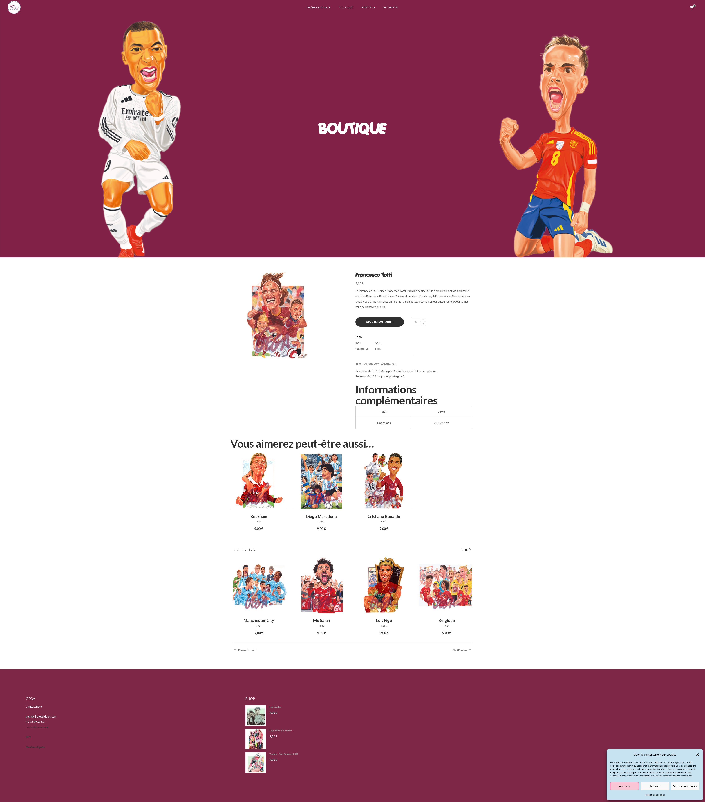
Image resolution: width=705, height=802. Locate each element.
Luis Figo (384, 620)
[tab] (413, 363)
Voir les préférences (685, 786)
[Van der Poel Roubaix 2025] (257, 762)
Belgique (446, 620)
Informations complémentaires (375, 363)
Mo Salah (321, 620)
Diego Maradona (321, 516)
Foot (378, 348)
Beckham (258, 516)
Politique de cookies (655, 794)
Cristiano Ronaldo (384, 516)
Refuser (655, 786)
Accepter (624, 786)
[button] (697, 754)
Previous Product (247, 649)
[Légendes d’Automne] (257, 739)
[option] (258, 596)
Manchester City (258, 620)
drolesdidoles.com (37, 727)
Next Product (460, 649)
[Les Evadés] (257, 715)
